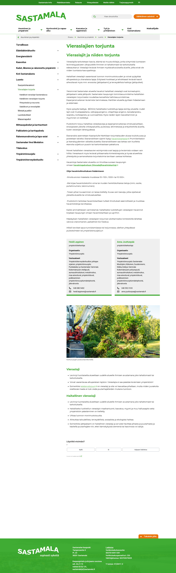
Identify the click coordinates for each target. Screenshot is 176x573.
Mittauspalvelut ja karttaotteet (31, 125)
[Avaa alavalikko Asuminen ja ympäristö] (42, 29)
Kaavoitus (21, 62)
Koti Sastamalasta (133, 29)
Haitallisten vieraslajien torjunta (32, 99)
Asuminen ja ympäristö (24, 29)
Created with (73, 456)
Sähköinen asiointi (145, 16)
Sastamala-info (45, 3)
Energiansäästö (24, 56)
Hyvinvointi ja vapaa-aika (56, 29)
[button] (81, 450)
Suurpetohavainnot (26, 85)
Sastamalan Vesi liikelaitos (29, 142)
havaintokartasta (119, 139)
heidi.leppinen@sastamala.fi (84, 291)
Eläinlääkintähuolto (25, 50)
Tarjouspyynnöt (126, 3)
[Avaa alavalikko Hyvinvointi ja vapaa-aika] (72, 29)
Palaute (78, 3)
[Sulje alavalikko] (58, 80)
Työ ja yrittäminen (109, 29)
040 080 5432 (78, 288)
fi (139, 2)
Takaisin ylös (149, 536)
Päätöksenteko (63, 3)
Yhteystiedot (92, 3)
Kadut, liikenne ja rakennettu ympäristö (36, 68)
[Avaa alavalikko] (58, 50)
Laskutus (109, 547)
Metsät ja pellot (24, 111)
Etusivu (70, 37)
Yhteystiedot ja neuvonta (29, 103)
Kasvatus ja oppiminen (81, 29)
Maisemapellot (24, 119)
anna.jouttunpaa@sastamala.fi (134, 291)
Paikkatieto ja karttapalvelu (30, 130)
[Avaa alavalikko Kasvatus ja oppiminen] (99, 29)
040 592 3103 (127, 288)
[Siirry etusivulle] (41, 16)
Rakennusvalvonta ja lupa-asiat (32, 136)
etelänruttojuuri (88, 386)
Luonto (100, 37)
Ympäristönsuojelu (25, 154)
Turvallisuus (22, 45)
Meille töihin (108, 3)
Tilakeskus (21, 148)
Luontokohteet (24, 115)
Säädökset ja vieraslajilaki (29, 107)
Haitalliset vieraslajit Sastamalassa (33, 95)
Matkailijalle (152, 28)
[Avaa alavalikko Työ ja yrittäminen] (123, 29)
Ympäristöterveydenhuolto (29, 159)
